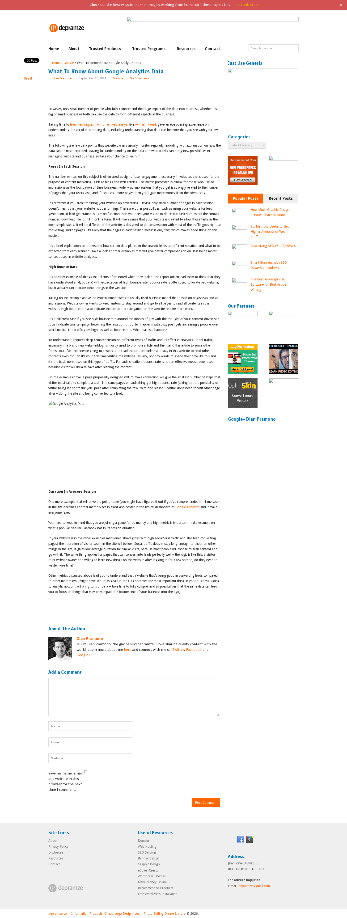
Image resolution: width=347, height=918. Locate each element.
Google (68, 63)
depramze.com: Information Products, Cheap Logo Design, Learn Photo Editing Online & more (116, 913)
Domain (143, 840)
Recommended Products (155, 888)
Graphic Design (149, 864)
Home (53, 49)
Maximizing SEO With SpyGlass (273, 246)
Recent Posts (281, 198)
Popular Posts (245, 198)
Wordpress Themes (151, 876)
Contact (212, 49)
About (74, 49)
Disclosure (55, 852)
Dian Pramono (62, 78)
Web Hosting (147, 846)
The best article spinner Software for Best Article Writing (268, 284)
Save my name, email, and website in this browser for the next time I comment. (66, 781)
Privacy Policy (58, 846)
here (127, 649)
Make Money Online (152, 882)
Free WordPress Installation (158, 894)
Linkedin (258, 840)
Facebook (194, 649)
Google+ (83, 655)
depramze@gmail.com (254, 886)
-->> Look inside (246, 5)
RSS (267, 840)
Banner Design (148, 858)
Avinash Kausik (146, 124)
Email (232, 840)
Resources (186, 49)
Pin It (28, 78)
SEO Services (147, 852)
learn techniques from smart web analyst (99, 124)
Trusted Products (105, 49)
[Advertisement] (134, 94)
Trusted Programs (148, 49)
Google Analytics (187, 507)
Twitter (178, 649)
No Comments (139, 78)
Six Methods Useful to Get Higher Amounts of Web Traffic (270, 231)
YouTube (285, 840)
